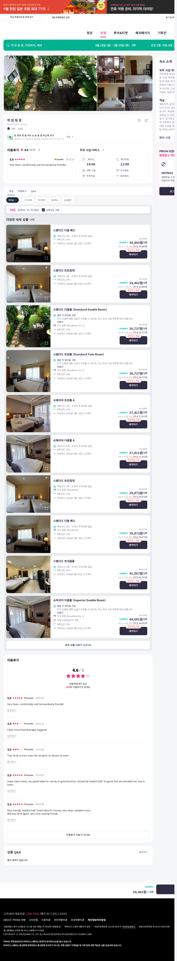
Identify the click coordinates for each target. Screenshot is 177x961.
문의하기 (143, 852)
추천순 (11, 199)
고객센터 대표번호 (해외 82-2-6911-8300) (35, 914)
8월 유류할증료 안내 (60, 17)
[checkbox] (43, 209)
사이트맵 (33, 919)
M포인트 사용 (52, 210)
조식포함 (28, 199)
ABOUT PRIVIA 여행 (14, 919)
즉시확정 (41, 199)
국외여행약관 (60, 919)
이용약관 (45, 919)
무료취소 (54, 199)
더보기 (60, 322)
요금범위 (68, 199)
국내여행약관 (77, 919)
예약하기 (133, 254)
